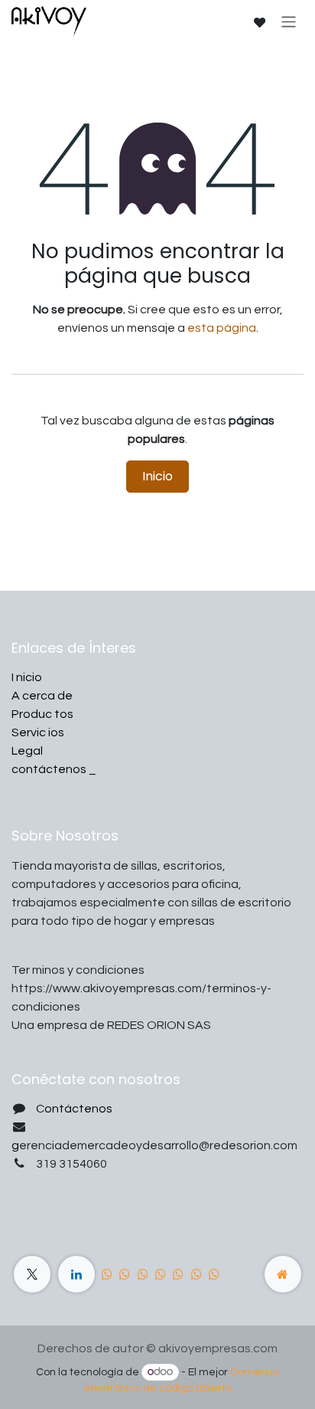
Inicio (157, 476)
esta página (221, 328)
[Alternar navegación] (289, 21)
